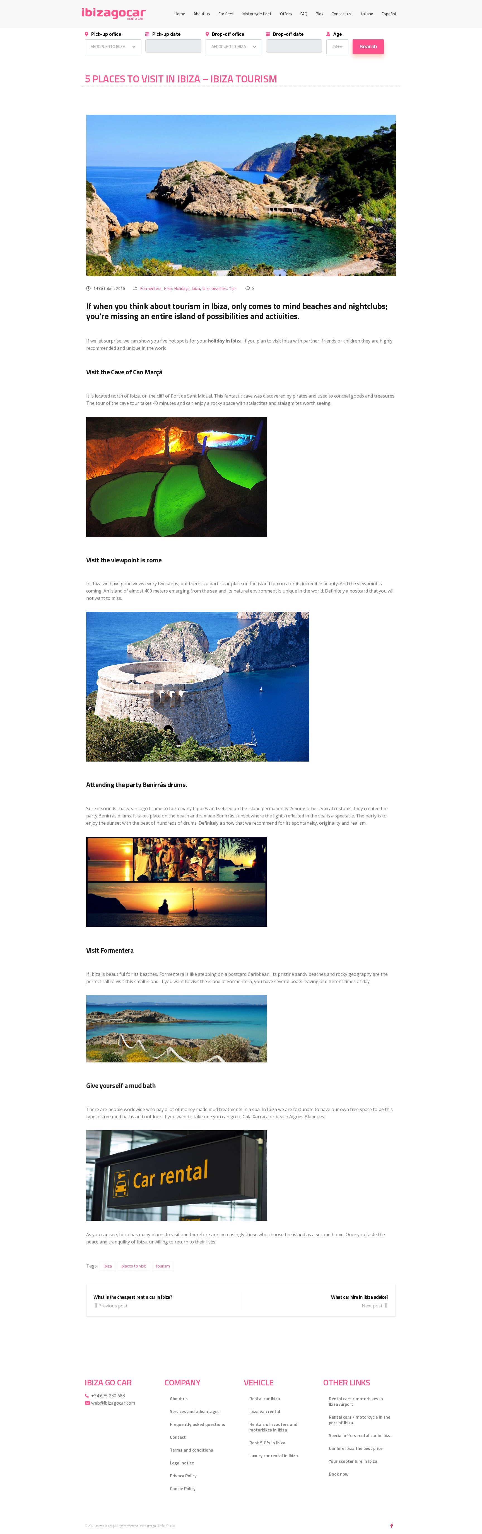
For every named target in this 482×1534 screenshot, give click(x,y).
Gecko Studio (165, 1526)
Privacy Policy (183, 1475)
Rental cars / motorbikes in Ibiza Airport (356, 1401)
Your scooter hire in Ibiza (353, 1461)
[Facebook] (391, 1526)
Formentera (151, 288)
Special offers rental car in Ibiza (360, 1435)
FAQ (303, 14)
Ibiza (196, 288)
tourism (163, 1266)
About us (202, 14)
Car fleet (226, 14)
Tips (233, 288)
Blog (319, 14)
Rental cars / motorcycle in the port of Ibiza (359, 1420)
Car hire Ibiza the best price (355, 1448)
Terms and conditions (191, 1450)
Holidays (181, 288)
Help (168, 288)
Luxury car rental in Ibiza (273, 1455)
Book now (338, 1474)
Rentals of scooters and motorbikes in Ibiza (273, 1427)
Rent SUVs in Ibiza (267, 1442)
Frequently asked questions (197, 1424)
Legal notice (182, 1462)
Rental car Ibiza (264, 1398)
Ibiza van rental (264, 1411)
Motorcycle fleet (257, 14)
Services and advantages (195, 1411)
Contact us (341, 14)
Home (180, 14)
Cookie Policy (183, 1488)
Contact (178, 1437)
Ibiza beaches (214, 288)
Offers (286, 14)
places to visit (134, 1266)
